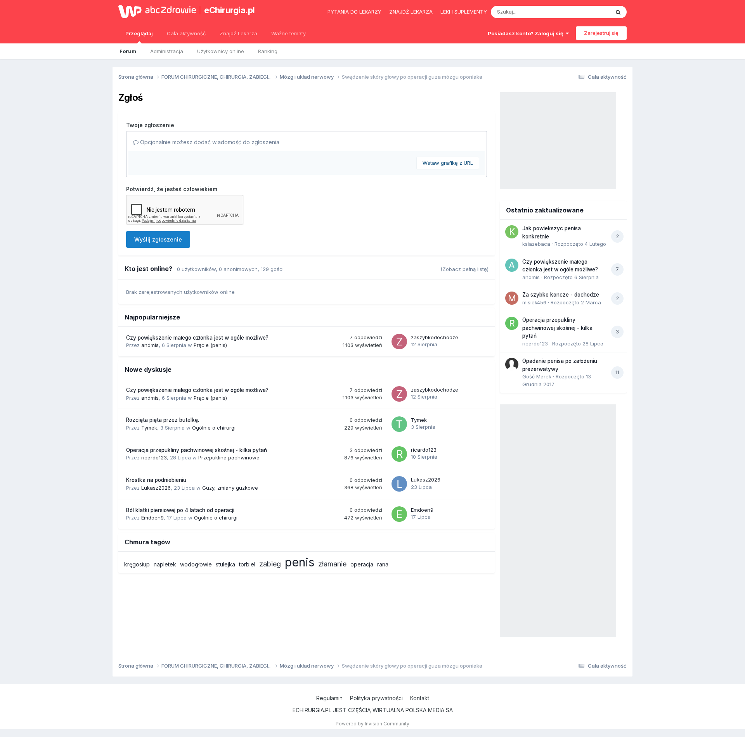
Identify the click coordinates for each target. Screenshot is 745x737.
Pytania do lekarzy (354, 12)
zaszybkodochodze (434, 337)
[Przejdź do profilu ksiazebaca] (511, 231)
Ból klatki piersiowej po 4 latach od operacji (180, 510)
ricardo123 (154, 457)
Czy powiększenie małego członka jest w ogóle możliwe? (197, 338)
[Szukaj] (618, 12)
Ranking (267, 51)
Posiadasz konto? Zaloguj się (527, 33)
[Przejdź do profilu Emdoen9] (399, 514)
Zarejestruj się (601, 33)
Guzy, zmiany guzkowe (230, 488)
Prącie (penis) (210, 345)
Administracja (166, 51)
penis (299, 562)
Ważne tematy (288, 33)
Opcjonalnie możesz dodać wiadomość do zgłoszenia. (210, 142)
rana (382, 564)
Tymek (149, 428)
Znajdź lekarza (411, 12)
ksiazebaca (536, 244)
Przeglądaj (139, 33)
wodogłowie (196, 564)
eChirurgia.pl (229, 10)
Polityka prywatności (376, 698)
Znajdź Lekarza (238, 33)
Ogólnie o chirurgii (214, 428)
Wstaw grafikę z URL (448, 163)
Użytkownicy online (220, 51)
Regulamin (329, 698)
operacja (361, 564)
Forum (128, 51)
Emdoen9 (152, 517)
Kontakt (419, 698)
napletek (165, 564)
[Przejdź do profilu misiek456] (511, 298)
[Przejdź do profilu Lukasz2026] (399, 484)
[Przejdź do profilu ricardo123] (399, 454)
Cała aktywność (186, 33)
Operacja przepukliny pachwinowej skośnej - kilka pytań (196, 450)
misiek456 (534, 302)
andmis (150, 345)
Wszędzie (587, 12)
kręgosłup (137, 564)
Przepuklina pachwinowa (229, 457)
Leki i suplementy (463, 12)
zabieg (270, 564)
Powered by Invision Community (372, 724)
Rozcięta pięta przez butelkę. (162, 420)
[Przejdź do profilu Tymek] (399, 424)
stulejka (225, 564)
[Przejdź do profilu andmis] (511, 265)
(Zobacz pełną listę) (464, 269)
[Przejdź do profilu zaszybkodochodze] (399, 341)
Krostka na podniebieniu (156, 480)
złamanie (332, 564)
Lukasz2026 (156, 488)
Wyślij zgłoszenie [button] (158, 239)
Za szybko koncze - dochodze (560, 295)
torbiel (247, 564)
